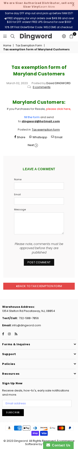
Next (31, 145)
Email (17, 194)
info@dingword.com (26, 325)
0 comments (41, 87)
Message (20, 209)
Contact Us (60, 445)
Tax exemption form (46, 130)
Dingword (36, 36)
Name (17, 179)
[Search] (12, 36)
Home (7, 45)
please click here (58, 109)
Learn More (39, 5)
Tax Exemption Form (29, 45)
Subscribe (13, 412)
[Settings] (64, 36)
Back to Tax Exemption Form (39, 286)
